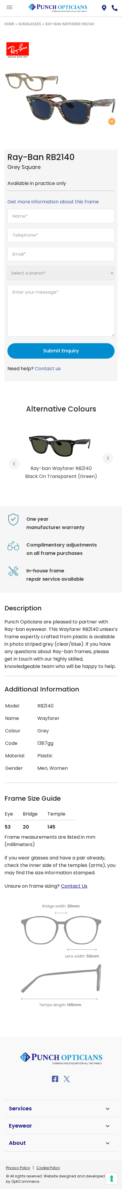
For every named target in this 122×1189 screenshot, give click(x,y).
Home (9, 23)
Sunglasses (29, 23)
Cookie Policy (48, 1167)
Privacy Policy (18, 1167)
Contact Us (74, 886)
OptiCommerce (25, 1181)
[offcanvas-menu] (9, 7)
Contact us (48, 368)
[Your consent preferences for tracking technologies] (111, 1178)
